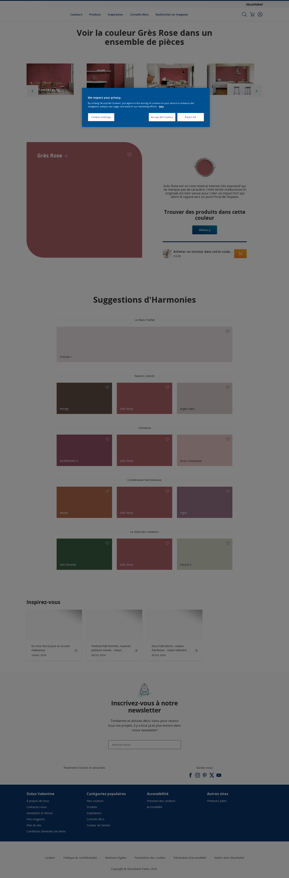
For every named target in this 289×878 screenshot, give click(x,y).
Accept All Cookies (162, 117)
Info (161, 106)
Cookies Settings (101, 117)
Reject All (190, 117)
